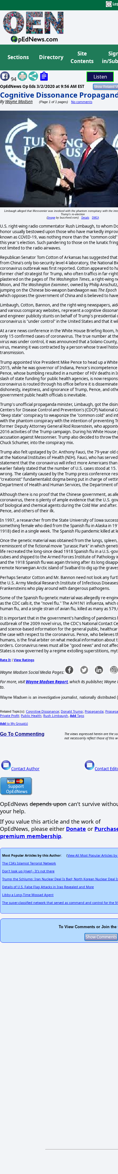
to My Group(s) (14, 723)
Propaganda (94, 711)
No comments (81, 102)
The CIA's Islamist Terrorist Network (29, 863)
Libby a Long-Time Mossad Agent (28, 895)
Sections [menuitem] (18, 57)
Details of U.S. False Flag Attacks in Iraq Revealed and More (48, 887)
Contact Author (25, 768)
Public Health (31, 716)
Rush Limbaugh (55, 716)
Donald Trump (72, 711)
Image (51, 217)
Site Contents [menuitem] (81, 57)
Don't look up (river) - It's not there (28, 871)
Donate (76, 828)
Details (85, 217)
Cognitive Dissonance (42, 711)
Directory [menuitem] (51, 57)
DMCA (95, 217)
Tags (77, 716)
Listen (100, 76)
